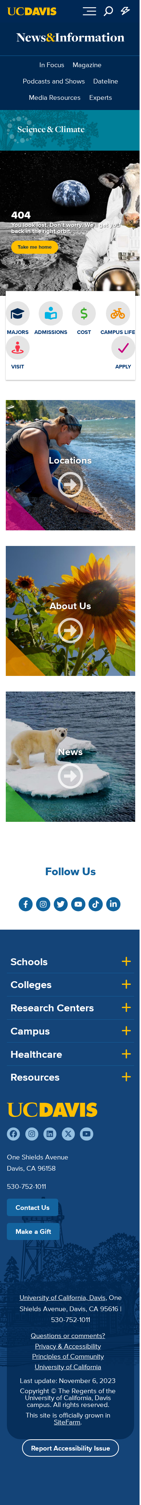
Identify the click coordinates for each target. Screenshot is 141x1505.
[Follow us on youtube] (86, 1134)
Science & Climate (51, 129)
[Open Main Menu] (89, 11)
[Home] (52, 1109)
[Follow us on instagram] (31, 1134)
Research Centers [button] (52, 1007)
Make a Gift (33, 1231)
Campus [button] (30, 1031)
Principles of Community (68, 1356)
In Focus (51, 65)
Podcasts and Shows (54, 81)
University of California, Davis (63, 1297)
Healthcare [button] (36, 1054)
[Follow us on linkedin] (49, 1134)
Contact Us (33, 1207)
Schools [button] (29, 961)
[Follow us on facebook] (13, 1134)
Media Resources (55, 97)
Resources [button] (35, 1077)
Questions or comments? (68, 1335)
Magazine (87, 65)
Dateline (105, 81)
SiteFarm (67, 1422)
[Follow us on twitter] (68, 1134)
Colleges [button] (31, 984)
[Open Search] (108, 11)
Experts (100, 97)
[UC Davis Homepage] (32, 11)
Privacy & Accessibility (68, 1346)
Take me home (35, 247)
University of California (68, 1367)
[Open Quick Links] (125, 11)
